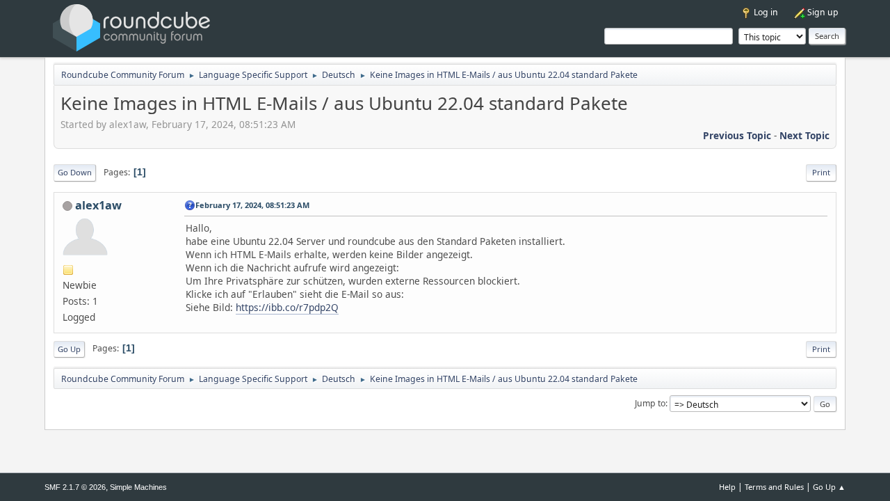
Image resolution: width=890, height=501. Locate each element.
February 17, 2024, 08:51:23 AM (252, 205)
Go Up (69, 349)
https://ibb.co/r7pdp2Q (287, 307)
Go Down (75, 172)
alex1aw (98, 205)
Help (727, 487)
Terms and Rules (774, 487)
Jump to (650, 403)
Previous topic (737, 135)
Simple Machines (138, 487)
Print (821, 172)
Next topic (804, 135)
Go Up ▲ (829, 487)
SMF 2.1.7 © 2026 (75, 487)
